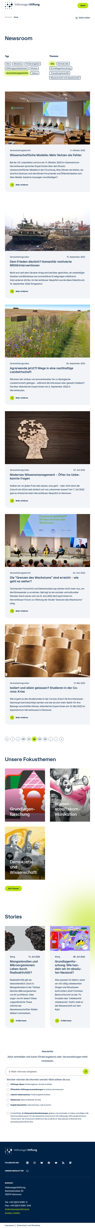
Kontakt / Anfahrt (12, 1213)
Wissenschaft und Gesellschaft (65, 78)
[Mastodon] (70, 1162)
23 (40, 739)
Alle (8, 64)
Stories (34, 68)
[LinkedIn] (27, 1162)
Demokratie (63, 64)
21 (29, 739)
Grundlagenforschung (61, 68)
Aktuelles (17, 64)
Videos (35, 73)
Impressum (9, 1225)
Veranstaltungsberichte (17, 73)
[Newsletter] (27, 1170)
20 (23, 739)
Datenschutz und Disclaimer (28, 1225)
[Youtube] (56, 1162)
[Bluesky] (41, 1162)
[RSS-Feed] (63, 1162)
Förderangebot (33, 64)
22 (34, 739)
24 (45, 739)
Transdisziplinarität (60, 73)
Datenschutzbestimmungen (36, 1113)
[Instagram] (34, 1162)
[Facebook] (49, 1162)
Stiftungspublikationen (16, 68)
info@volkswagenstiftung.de (17, 1209)
